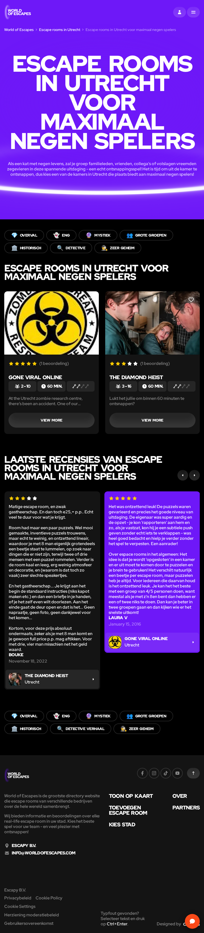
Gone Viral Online (35, 377)
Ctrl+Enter (117, 924)
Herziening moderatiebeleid (31, 915)
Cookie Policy (49, 898)
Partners (186, 807)
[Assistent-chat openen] (192, 921)
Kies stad (122, 824)
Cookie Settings (19, 906)
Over (179, 796)
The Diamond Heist (136, 377)
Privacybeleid (17, 898)
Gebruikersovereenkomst (28, 923)
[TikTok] (165, 773)
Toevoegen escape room (128, 810)
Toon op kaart (131, 796)
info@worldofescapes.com (43, 853)
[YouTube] (177, 773)
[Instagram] (154, 773)
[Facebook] (142, 773)
